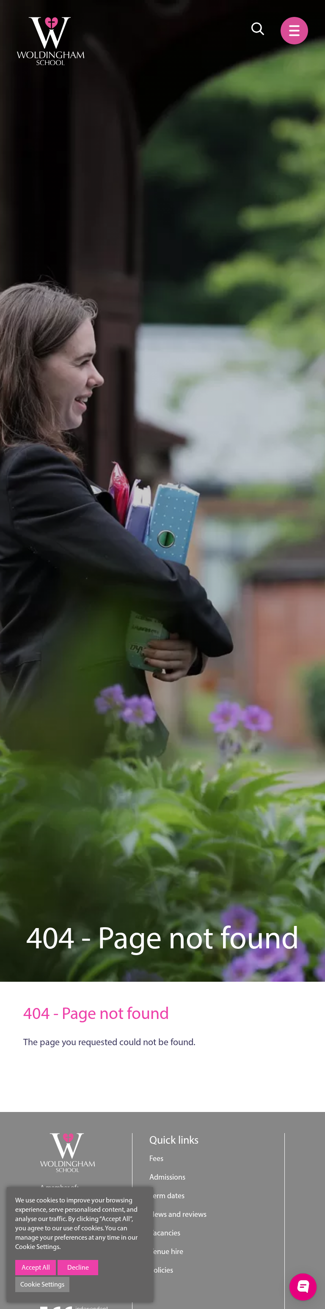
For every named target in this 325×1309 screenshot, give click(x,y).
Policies (161, 1270)
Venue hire (166, 1251)
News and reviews (178, 1214)
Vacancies (164, 1233)
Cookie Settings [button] (42, 1284)
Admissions (167, 1177)
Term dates (167, 1195)
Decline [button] (78, 1267)
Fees (156, 1158)
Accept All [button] (36, 1267)
